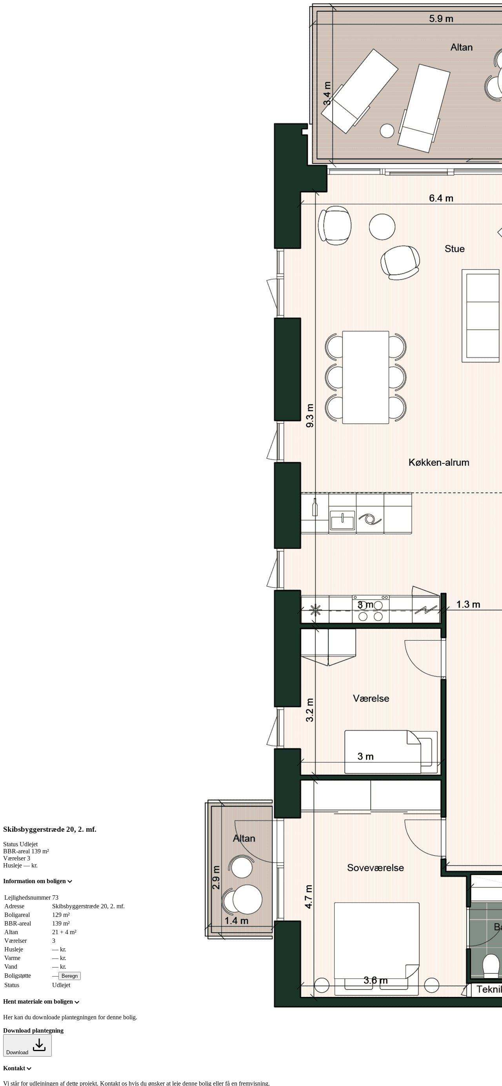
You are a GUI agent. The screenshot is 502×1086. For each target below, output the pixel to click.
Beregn (70, 976)
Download (18, 1052)
